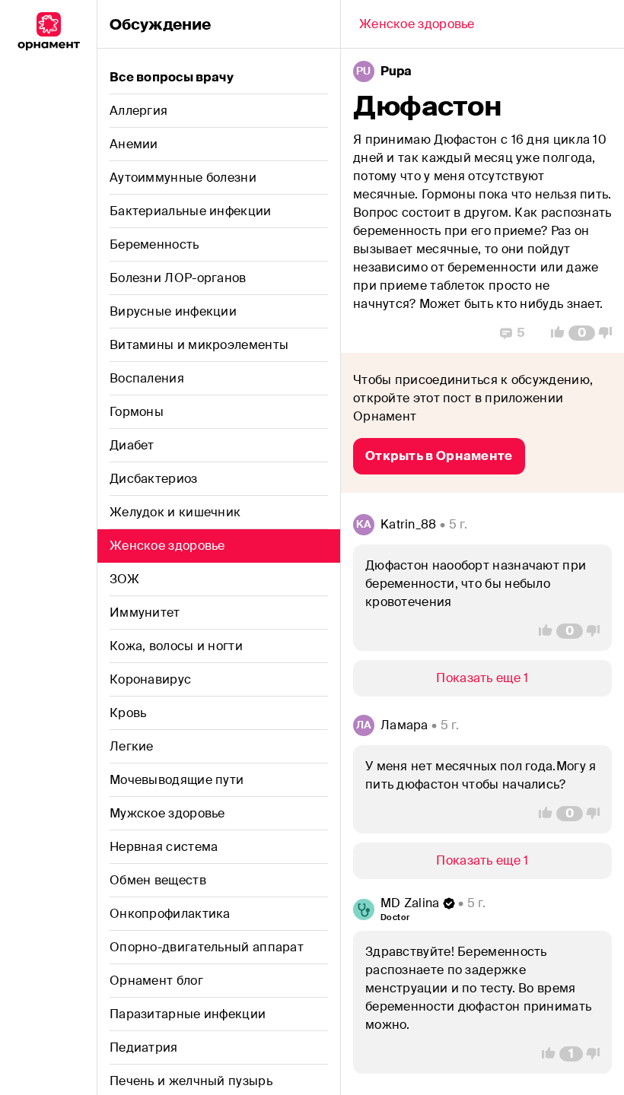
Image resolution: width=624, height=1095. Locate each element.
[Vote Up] (553, 333)
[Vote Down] (609, 333)
